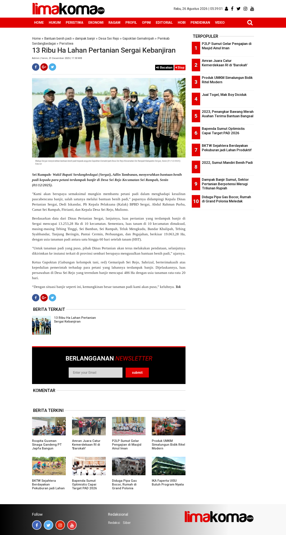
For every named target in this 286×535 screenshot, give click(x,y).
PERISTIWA (74, 23)
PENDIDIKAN (200, 23)
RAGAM (114, 23)
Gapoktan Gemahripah (138, 38)
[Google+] (44, 67)
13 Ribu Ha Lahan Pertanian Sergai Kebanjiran (75, 319)
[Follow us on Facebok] (36, 525)
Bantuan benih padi (58, 38)
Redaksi (114, 523)
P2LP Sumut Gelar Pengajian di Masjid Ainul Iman (126, 444)
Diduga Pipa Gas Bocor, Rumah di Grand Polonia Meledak (124, 486)
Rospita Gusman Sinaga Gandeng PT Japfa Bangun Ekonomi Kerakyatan (47, 446)
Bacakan (166, 67)
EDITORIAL (164, 23)
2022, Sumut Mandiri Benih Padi (227, 162)
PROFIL (131, 23)
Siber (127, 523)
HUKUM (55, 23)
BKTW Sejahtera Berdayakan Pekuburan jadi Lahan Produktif (48, 486)
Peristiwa (66, 44)
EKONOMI (95, 23)
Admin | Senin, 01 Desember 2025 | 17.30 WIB (57, 58)
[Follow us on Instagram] (60, 525)
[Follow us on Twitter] (48, 525)
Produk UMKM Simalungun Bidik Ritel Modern (168, 444)
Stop (180, 67)
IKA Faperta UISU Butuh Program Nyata (168, 482)
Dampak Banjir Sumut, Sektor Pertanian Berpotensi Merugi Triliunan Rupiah (225, 183)
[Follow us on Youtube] (72, 525)
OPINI (146, 23)
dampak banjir (85, 38)
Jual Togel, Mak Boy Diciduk (224, 94)
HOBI (182, 23)
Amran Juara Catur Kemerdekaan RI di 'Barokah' (86, 444)
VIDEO (220, 23)
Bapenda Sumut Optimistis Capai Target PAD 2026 (84, 484)
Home (36, 38)
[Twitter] (52, 67)
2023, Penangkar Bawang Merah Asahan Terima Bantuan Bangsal (228, 113)
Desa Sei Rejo (108, 38)
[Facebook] (35, 67)
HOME (39, 23)
